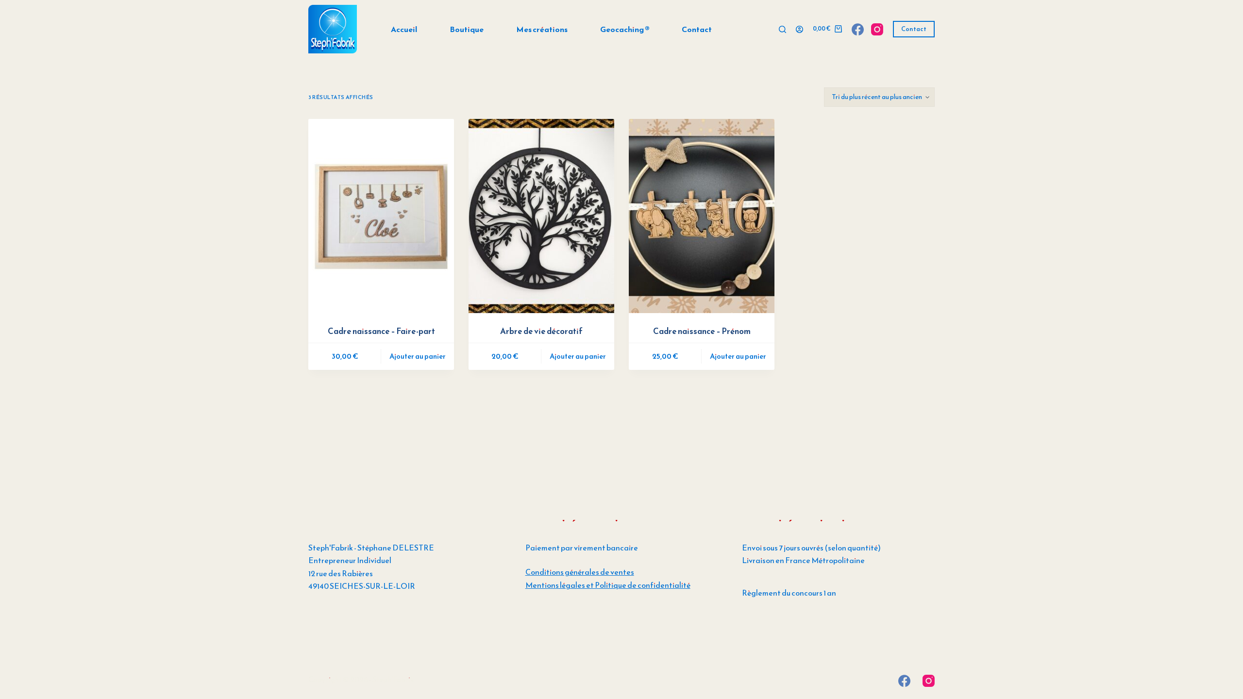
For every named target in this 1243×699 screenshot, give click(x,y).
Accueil (404, 29)
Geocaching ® (624, 29)
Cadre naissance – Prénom (702, 331)
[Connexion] (799, 29)
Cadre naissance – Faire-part (381, 331)
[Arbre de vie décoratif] (541, 216)
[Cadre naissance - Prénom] (701, 216)
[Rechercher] (782, 29)
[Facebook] (858, 29)
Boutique (467, 29)
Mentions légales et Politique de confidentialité (607, 585)
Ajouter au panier (417, 356)
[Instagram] (877, 29)
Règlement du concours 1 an (789, 593)
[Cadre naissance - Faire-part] (381, 216)
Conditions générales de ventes (579, 572)
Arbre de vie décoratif (541, 331)
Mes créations (542, 29)
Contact (697, 29)
